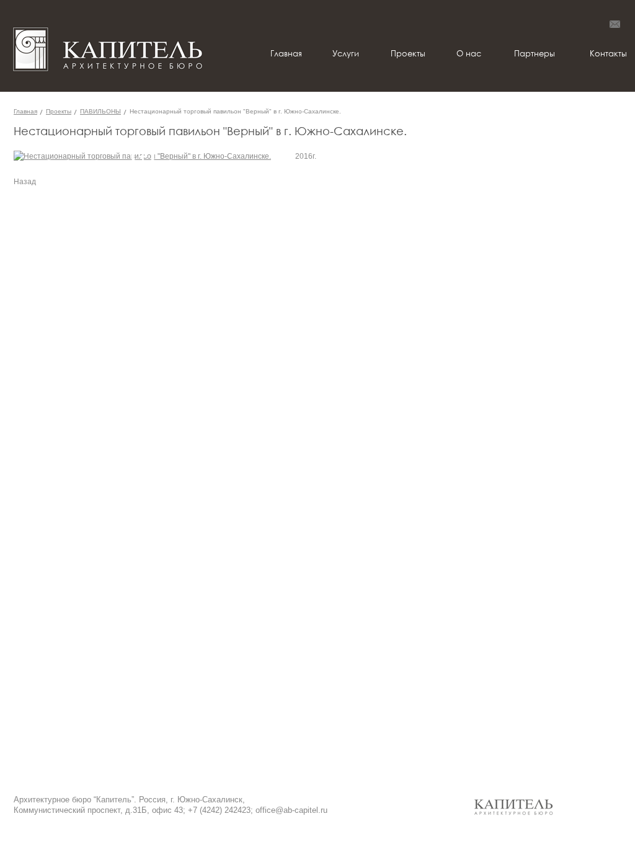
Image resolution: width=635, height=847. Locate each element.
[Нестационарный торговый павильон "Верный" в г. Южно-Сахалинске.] (142, 156)
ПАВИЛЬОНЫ (100, 111)
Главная (25, 111)
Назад (25, 181)
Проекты (58, 111)
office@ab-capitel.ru (291, 810)
